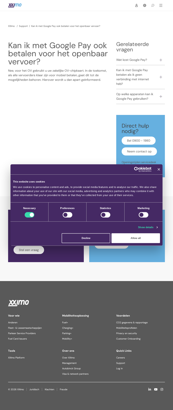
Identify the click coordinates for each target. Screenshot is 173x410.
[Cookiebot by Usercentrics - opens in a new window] (136, 169)
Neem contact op (139, 151)
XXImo (11, 26)
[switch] (67, 215)
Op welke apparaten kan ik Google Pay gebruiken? (134, 96)
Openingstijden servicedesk (139, 162)
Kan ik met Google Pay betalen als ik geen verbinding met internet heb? (132, 77)
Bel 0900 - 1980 (138, 141)
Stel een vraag (29, 250)
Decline (86, 238)
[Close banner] (159, 169)
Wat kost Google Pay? (131, 60)
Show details (145, 227)
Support (23, 26)
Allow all (136, 238)
